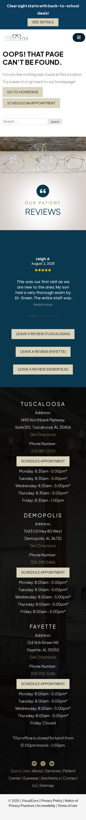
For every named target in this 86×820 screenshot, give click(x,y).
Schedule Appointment (43, 461)
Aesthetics (51, 778)
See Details (43, 22)
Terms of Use (67, 806)
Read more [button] (43, 304)
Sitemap (46, 785)
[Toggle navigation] (79, 37)
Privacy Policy (52, 801)
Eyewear (31, 778)
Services (53, 770)
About (37, 770)
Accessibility (46, 806)
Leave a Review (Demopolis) (43, 369)
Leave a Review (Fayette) (43, 351)
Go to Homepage (22, 92)
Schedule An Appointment (31, 103)
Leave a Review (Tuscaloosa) (43, 334)
